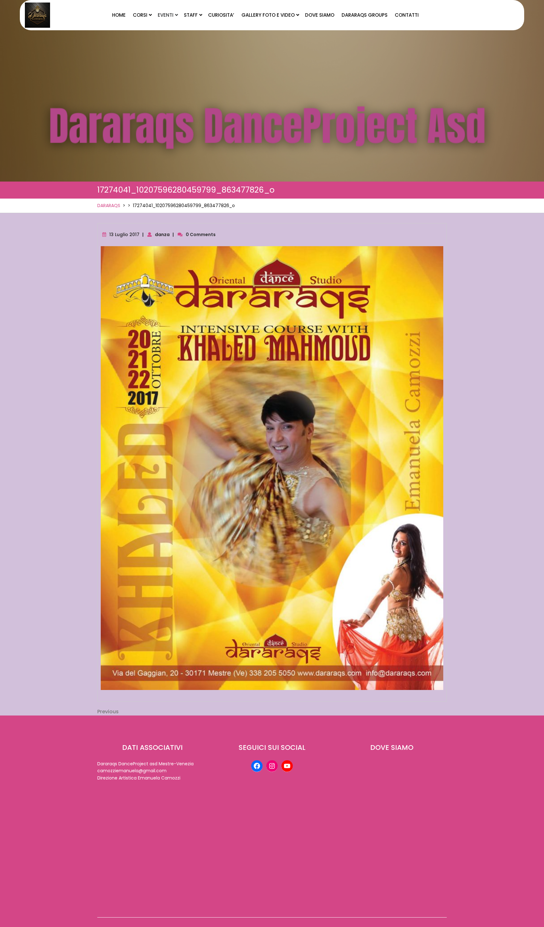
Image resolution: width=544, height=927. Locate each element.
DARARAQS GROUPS (365, 15)
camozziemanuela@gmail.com (132, 771)
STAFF (191, 15)
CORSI (140, 15)
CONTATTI (407, 15)
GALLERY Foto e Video (268, 15)
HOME (119, 15)
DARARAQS (108, 205)
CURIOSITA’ (221, 15)
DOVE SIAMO (319, 15)
